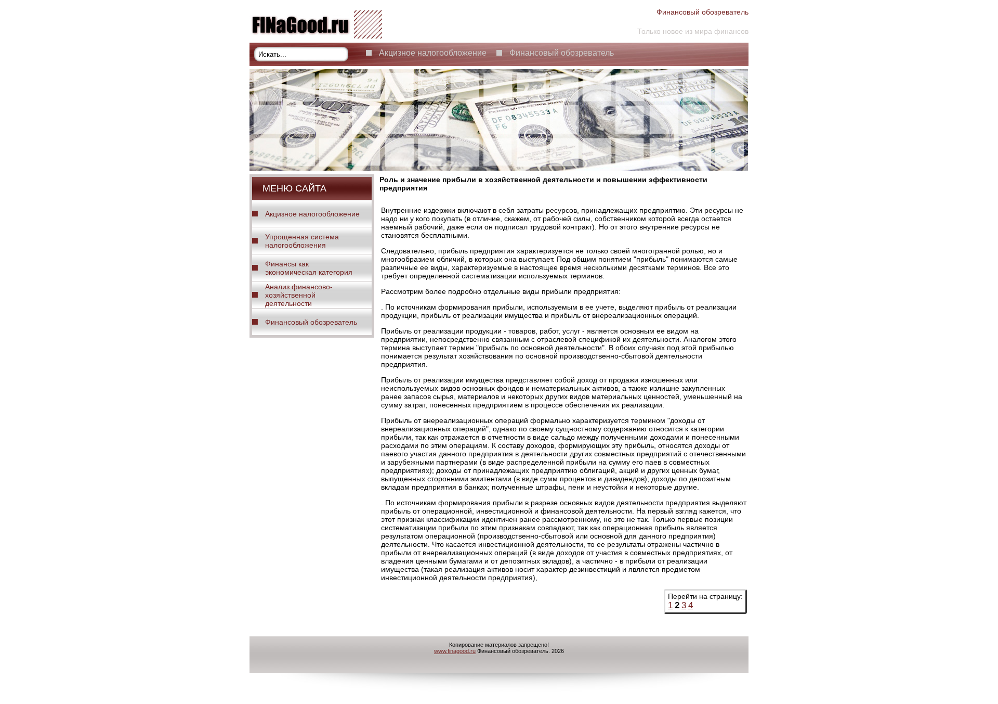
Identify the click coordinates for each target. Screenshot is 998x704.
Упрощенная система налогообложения (302, 241)
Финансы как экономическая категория (308, 268)
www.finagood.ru (455, 651)
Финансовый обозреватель (561, 52)
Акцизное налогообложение (433, 52)
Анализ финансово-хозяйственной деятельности (299, 295)
